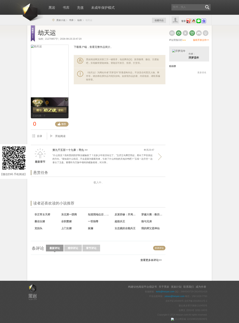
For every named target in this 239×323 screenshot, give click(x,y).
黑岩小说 (60, 20)
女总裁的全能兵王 (125, 228)
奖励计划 (176, 286)
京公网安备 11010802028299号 (191, 319)
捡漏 (90, 228)
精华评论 (73, 248)
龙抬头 (38, 228)
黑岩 (23, 11)
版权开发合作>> (201, 40)
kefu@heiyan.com (165, 291)
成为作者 (201, 286)
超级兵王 (120, 221)
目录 (39, 136)
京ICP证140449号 (174, 301)
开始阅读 (60, 136)
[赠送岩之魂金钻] (50, 110)
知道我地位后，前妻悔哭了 (99, 214)
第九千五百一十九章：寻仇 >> (70, 149)
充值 (80, 8)
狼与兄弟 (146, 221)
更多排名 (201, 72)
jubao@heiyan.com (174, 296)
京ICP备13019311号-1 (195, 301)
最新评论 (54, 248)
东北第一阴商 (69, 214)
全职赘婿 (66, 221)
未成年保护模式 (103, 8)
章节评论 (91, 248)
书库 (66, 8)
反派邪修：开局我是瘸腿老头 (126, 214)
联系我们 (188, 286)
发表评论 (159, 248)
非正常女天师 (42, 214)
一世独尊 (93, 221)
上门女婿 (66, 228)
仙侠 (79, 20)
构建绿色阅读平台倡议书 (142, 286)
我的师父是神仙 (150, 228)
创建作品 (159, 20)
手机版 (35, 269)
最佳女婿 (40, 221)
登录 (183, 21)
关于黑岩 (164, 286)
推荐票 (62, 124)
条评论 (38, 248)
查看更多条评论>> (151, 260)
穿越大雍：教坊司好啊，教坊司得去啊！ (153, 214)
